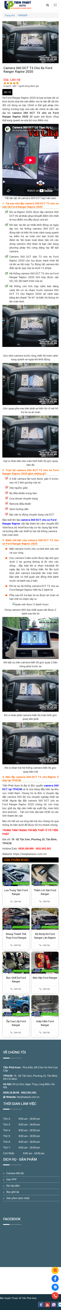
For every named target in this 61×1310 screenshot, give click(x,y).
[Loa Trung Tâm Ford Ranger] (16, 875)
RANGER (22, 15)
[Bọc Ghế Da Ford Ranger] (16, 963)
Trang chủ (10, 15)
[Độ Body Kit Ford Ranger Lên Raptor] (44, 919)
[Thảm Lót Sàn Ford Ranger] (44, 875)
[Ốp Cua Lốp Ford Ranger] (16, 1006)
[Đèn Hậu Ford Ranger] (44, 963)
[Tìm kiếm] (47, 5)
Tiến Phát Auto (12, 1067)
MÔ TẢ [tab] (7, 92)
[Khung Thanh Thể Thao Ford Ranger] (16, 919)
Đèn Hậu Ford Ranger (45, 977)
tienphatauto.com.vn (28, 1097)
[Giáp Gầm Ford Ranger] (44, 1006)
